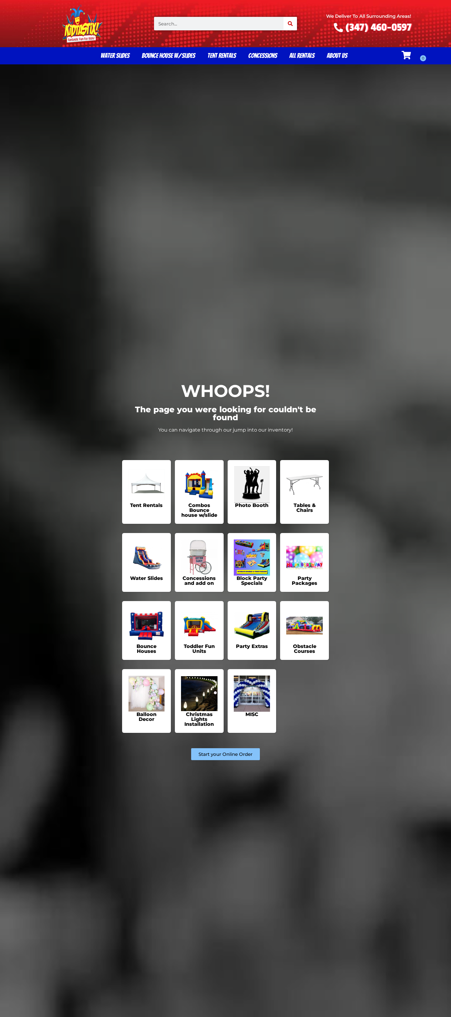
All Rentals (301, 55)
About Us (337, 55)
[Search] (290, 23)
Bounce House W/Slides (168, 55)
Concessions (262, 55)
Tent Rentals (221, 55)
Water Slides (115, 55)
